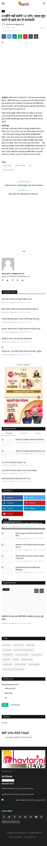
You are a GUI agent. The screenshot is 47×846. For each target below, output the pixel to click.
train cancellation (8, 170)
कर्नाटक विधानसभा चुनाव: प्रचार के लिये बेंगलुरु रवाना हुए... (21, 319)
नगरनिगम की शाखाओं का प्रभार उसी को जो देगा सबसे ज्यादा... (18, 789)
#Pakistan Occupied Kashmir (24, 650)
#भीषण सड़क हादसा (20, 664)
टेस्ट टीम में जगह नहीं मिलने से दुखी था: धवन (14, 462)
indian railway (7, 165)
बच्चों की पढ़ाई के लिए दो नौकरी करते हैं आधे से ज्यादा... (17, 478)
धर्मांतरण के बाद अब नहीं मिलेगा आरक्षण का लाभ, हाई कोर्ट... (22, 618)
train (30, 165)
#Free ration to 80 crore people (13, 669)
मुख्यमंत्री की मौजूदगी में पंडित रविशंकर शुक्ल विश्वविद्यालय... (28, 569)
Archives (7, 776)
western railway (20, 165)
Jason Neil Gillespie (22, 655)
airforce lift (6, 645)
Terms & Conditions (15, 837)
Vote (5, 705)
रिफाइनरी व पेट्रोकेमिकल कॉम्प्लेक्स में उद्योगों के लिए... (30, 440)
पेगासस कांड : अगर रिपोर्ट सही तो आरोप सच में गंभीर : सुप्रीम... (22, 351)
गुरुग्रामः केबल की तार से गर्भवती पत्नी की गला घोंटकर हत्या (21, 329)
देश (3, 11)
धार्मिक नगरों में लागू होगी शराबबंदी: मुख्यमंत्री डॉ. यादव (30, 451)
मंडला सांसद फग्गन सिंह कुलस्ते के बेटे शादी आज (23, 194)
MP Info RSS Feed (30, 837)
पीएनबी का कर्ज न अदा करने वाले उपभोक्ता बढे (17, 339)
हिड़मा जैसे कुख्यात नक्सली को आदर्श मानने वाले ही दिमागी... (29, 534)
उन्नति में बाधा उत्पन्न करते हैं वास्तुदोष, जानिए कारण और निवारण (23, 185)
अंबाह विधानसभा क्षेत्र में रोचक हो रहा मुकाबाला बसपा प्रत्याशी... (18, 794)
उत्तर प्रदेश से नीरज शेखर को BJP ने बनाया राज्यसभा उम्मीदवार (19, 470)
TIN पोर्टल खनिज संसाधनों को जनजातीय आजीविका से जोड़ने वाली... (30, 557)
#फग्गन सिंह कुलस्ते (34, 664)
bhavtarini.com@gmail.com (15, 24)
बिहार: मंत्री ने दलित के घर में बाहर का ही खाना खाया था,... (21, 309)
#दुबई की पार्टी (30, 645)
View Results (15, 705)
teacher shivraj (36, 655)
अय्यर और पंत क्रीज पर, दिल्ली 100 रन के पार (17, 299)
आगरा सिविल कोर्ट (7, 655)
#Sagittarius (7, 650)
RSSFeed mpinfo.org (11, 822)
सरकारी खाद (6, 659)
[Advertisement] (23, 71)
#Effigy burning (18, 645)
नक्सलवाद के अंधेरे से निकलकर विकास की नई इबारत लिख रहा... (30, 546)
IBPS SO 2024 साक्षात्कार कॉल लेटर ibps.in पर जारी (30, 800)
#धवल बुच (15, 659)
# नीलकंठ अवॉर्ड (7, 664)
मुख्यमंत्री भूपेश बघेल (27, 659)
